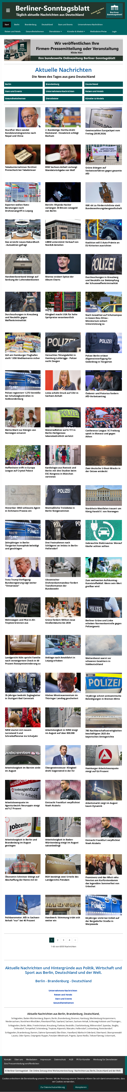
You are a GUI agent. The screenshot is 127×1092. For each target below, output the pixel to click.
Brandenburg (30, 24)
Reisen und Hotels (12, 31)
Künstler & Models (75, 31)
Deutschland (47, 24)
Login (114, 31)
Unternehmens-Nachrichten (90, 24)
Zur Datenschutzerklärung (52, 1087)
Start (7, 24)
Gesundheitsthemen (35, 31)
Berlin (16, 24)
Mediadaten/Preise (98, 31)
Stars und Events (65, 24)
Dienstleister (55, 31)
